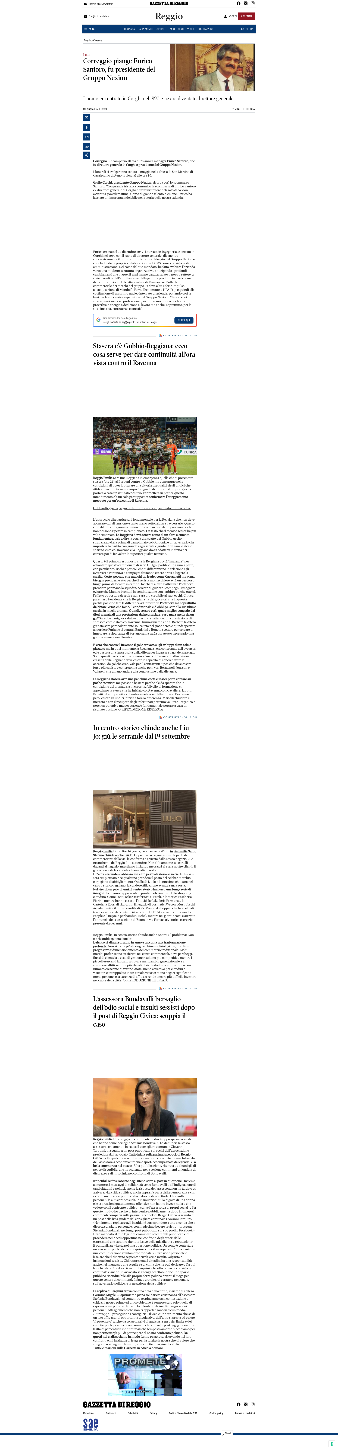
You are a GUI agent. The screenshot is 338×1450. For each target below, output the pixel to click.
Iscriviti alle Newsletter (101, 4)
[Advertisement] (119, 136)
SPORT (160, 29)
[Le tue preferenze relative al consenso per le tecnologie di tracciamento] (331, 1444)
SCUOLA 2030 (205, 29)
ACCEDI (233, 16)
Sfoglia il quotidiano (99, 16)
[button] (144, 1375)
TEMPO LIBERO (175, 29)
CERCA (249, 29)
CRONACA (129, 29)
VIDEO (190, 29)
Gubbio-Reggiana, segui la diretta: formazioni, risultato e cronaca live (142, 508)
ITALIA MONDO (145, 29)
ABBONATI (246, 16)
